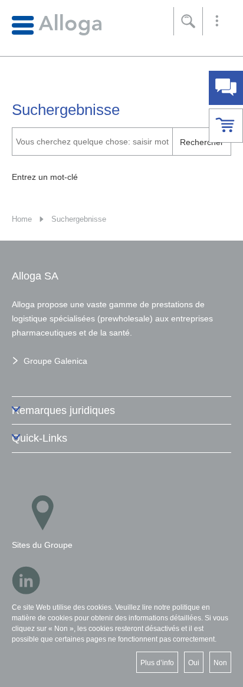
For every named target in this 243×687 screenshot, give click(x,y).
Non (220, 663)
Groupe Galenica (55, 361)
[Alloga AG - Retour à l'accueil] (56, 24)
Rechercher (202, 142)
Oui (193, 663)
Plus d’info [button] (157, 663)
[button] (217, 21)
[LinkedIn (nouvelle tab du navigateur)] (26, 580)
